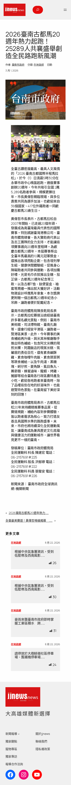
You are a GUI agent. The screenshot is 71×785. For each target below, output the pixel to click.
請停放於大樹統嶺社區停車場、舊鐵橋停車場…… (34, 655)
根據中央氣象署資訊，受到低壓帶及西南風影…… (34, 553)
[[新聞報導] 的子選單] (19, 734)
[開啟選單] (65, 10)
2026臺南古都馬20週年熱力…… (29, 513)
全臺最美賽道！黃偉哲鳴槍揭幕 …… (28, 520)
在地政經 (39, 64)
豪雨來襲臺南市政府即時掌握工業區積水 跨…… (34, 621)
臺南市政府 (18, 64)
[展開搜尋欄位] (38, 10)
